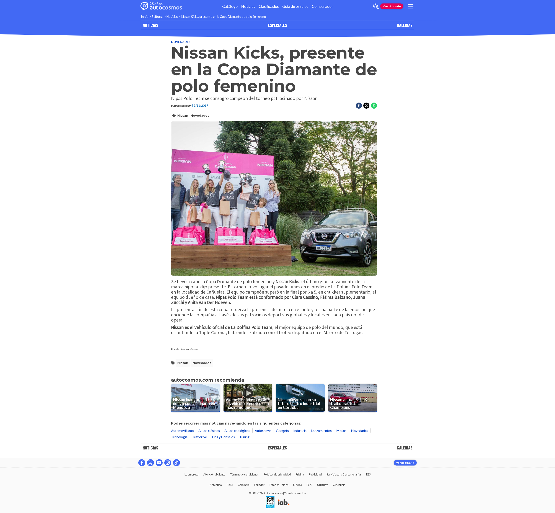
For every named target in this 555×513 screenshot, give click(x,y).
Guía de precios (295, 6)
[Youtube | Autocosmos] (159, 462)
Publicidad (315, 474)
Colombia (244, 485)
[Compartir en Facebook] (359, 106)
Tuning (244, 437)
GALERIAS (404, 25)
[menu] (411, 6)
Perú (309, 485)
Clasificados (269, 6)
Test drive (199, 437)
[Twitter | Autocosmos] (150, 462)
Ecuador (259, 485)
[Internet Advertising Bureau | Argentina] (283, 502)
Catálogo (230, 6)
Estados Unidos (278, 485)
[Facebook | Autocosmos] (141, 462)
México (297, 485)
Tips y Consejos (223, 437)
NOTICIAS (150, 25)
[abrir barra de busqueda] (376, 6)
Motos (341, 430)
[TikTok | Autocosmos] (176, 462)
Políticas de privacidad (277, 474)
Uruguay (322, 485)
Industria (300, 430)
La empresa (191, 474)
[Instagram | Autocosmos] (167, 462)
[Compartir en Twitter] (366, 106)
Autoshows (263, 430)
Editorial (157, 16)
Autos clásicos (209, 430)
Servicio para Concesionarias (343, 474)
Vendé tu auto (392, 6)
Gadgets (282, 430)
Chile (230, 485)
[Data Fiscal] (270, 502)
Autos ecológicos (237, 430)
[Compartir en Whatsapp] (374, 106)
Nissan (182, 116)
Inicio (145, 16)
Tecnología (179, 437)
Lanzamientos (321, 430)
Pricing (300, 474)
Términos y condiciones (244, 474)
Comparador (322, 6)
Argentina (216, 485)
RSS (368, 474)
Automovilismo (182, 430)
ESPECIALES (277, 25)
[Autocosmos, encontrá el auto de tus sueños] (161, 6)
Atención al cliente (214, 474)
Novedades (180, 42)
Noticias (248, 6)
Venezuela (339, 485)
